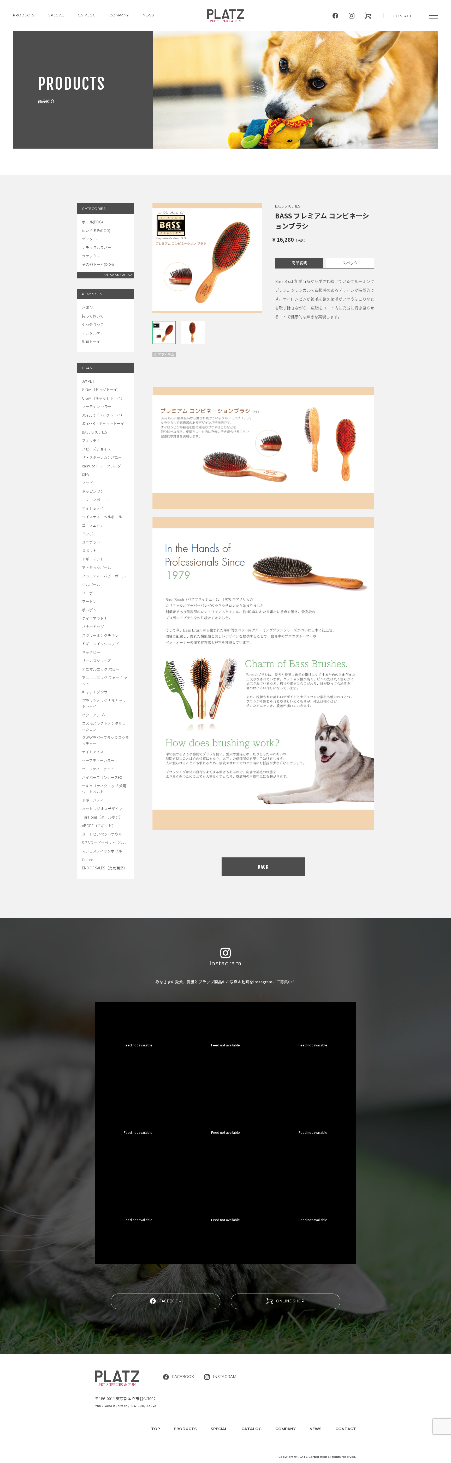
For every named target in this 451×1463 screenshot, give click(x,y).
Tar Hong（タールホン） (102, 817)
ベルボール (91, 584)
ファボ (87, 533)
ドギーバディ (93, 800)
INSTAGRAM (224, 1376)
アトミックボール (96, 567)
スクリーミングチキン (100, 635)
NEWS (148, 15)
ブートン (89, 601)
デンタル (89, 238)
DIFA (85, 474)
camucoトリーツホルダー (103, 465)
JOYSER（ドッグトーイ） (103, 415)
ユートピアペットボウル (102, 834)
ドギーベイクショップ (100, 643)
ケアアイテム (164, 354)
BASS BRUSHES (94, 432)
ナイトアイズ (93, 751)
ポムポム (89, 609)
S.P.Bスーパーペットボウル (104, 842)
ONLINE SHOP (290, 1301)
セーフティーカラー (98, 760)
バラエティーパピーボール (104, 575)
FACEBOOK (170, 1301)
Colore (87, 859)
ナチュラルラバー (96, 247)
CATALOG (87, 15)
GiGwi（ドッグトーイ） (101, 389)
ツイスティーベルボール (102, 516)
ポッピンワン (93, 491)
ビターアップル (94, 714)
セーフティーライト (98, 768)
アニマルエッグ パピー (100, 669)
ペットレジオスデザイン (102, 808)
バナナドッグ (93, 626)
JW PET (88, 381)
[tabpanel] (207, 258)
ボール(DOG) (92, 221)
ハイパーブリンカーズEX (102, 777)
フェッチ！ (91, 440)
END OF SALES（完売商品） (104, 867)
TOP (155, 1429)
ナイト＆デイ (93, 508)
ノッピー (89, 482)
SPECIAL (219, 1429)
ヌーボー (89, 592)
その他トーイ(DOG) (98, 264)
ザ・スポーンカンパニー (102, 457)
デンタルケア (93, 333)
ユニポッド (91, 542)
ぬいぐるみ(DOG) (96, 230)
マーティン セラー (97, 406)
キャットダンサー (96, 691)
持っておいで (93, 316)
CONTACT (402, 16)
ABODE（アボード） (99, 825)
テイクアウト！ (95, 618)
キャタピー (91, 652)
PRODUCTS (23, 15)
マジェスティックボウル (102, 851)
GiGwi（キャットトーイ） (103, 398)
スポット (89, 550)
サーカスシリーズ (96, 660)
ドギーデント (93, 559)
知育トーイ (91, 341)
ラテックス (91, 255)
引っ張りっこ (93, 324)
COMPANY (119, 15)
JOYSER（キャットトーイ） (105, 423)
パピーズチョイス (96, 449)
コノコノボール (95, 499)
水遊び (87, 307)
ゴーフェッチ (93, 525)
